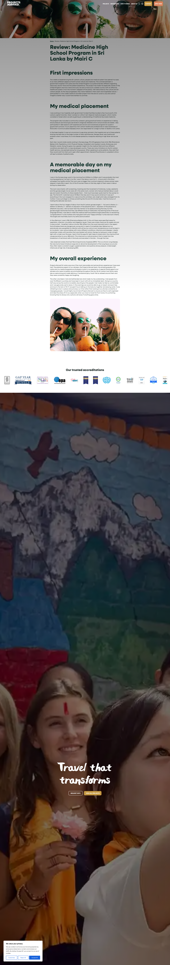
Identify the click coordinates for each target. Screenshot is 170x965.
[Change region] (142, 4)
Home (52, 41)
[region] (23, 951)
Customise (11, 957)
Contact (148, 4)
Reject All (23, 957)
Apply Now (158, 4)
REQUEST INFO (75, 793)
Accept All (35, 957)
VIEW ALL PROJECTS (93, 793)
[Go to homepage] (13, 3)
